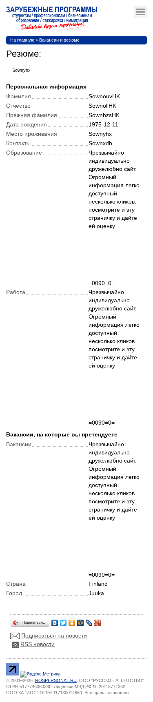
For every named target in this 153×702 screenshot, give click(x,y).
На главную (22, 40)
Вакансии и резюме (59, 40)
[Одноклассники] (72, 621)
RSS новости (37, 644)
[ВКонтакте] (55, 621)
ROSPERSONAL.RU (56, 680)
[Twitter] (63, 621)
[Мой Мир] (80, 621)
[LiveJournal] (89, 621)
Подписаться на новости (54, 635)
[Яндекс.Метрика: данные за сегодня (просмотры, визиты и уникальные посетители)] (40, 674)
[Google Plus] (97, 621)
